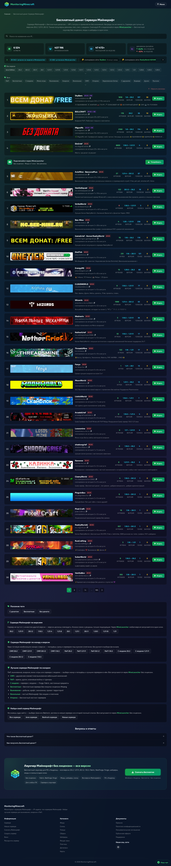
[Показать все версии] (85, 72)
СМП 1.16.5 (55, 650)
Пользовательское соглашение (128, 830)
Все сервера (15, 716)
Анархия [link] (65, 80)
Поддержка (120, 837)
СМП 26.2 (14, 650)
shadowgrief (81, 443)
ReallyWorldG (81, 524)
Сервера (7, 823)
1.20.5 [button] (149, 69)
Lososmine (80, 427)
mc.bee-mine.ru (80, 222)
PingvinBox (80, 491)
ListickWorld (81, 395)
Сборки (63, 833)
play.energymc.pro (82, 270)
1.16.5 (40, 630)
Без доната (44, 610)
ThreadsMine (81, 347)
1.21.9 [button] (66, 69)
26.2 (11, 630)
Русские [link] (156, 80)
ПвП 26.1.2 (95, 650)
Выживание (15, 689)
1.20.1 (96, 630)
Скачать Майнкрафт (12, 830)
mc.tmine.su (79, 350)
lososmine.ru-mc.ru (82, 430)
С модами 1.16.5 (34, 656)
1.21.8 (59, 630)
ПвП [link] (7, 80)
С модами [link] (29, 80)
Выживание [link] (54, 80)
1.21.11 (20, 630)
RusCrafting (80, 540)
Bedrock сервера (49, 716)
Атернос (14, 696)
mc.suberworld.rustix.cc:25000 (86, 559)
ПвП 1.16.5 (109, 650)
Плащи (62, 830)
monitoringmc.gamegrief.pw (85, 238)
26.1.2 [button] (27, 69)
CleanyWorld (81, 475)
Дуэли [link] (146, 80)
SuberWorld (80, 556)
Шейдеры (63, 837)
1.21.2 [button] (120, 69)
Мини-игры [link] (41, 80)
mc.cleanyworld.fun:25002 (85, 478)
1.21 (114, 630)
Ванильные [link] (77, 80)
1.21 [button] (134, 69)
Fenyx (77, 363)
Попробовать (156, 161)
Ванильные (15, 693)
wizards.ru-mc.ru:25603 (84, 302)
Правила (119, 823)
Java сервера (31, 716)
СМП (12, 675)
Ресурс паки (64, 841)
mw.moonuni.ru (81, 382)
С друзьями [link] (125, 80)
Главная (7, 14)
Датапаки (64, 848)
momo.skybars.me (82, 97)
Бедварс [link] (137, 80)
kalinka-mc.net (80, 462)
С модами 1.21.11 (142, 650)
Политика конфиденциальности (128, 826)
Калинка (79, 459)
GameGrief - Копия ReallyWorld (89, 235)
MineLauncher (125, 27)
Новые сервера (69, 716)
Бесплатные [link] (17, 80)
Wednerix (79, 315)
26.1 (68, 630)
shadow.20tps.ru (81, 446)
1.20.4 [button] (157, 69)
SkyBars (78, 94)
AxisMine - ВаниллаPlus (86, 171)
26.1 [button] (42, 69)
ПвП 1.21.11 (81, 650)
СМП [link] (87, 80)
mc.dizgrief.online (81, 145)
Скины (62, 826)
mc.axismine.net (81, 173)
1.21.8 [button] (73, 69)
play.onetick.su (80, 254)
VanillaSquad (81, 187)
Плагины (63, 844)
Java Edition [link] (10, 69)
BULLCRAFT (80, 110)
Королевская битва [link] (110, 80)
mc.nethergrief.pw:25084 (84, 334)
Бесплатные (29, 610)
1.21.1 (77, 630)
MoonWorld (80, 379)
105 (96, 589)
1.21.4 (49, 630)
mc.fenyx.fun (80, 366)
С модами (14, 682)
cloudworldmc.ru (81, 286)
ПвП (12, 678)
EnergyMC (79, 267)
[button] (85, 735)
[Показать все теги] (85, 84)
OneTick (78, 251)
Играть (159, 98)
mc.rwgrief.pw (80, 526)
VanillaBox (80, 572)
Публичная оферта (123, 833)
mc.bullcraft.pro (81, 113)
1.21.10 (105, 630)
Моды (62, 823)
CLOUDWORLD (81, 283)
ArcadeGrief (80, 411)
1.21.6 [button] (89, 69)
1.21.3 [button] (112, 69)
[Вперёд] (162, 59)
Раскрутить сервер (11, 841)
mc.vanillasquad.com (83, 190)
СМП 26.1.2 (41, 650)
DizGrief (78, 142)
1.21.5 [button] (96, 69)
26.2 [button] (20, 69)
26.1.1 (86, 630)
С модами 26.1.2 (16, 656)
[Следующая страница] (102, 589)
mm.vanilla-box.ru (82, 575)
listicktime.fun (80, 398)
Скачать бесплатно (144, 772)
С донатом (14, 610)
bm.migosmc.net (81, 129)
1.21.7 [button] (81, 69)
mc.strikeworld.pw (82, 206)
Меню (162, 4)
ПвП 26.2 (68, 650)
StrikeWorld (80, 203)
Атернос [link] (95, 80)
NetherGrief (80, 331)
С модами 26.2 (124, 650)
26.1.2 (30, 630)
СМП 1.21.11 (27, 650)
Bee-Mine (79, 219)
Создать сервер (10, 833)
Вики (6, 837)
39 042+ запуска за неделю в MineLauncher (28, 59)
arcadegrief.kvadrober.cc (84, 414)
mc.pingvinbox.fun (82, 494)
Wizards (79, 299)
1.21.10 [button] (57, 69)
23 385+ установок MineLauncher (63, 59)
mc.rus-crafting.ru (82, 542)
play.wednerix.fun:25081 (84, 318)
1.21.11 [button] (49, 69)
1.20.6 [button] (141, 69)
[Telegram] (118, 847)
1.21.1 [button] (127, 69)
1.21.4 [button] (104, 69)
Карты (62, 851)
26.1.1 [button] (35, 69)
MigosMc (79, 126)
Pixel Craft (80, 507)
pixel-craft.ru (80, 510)
